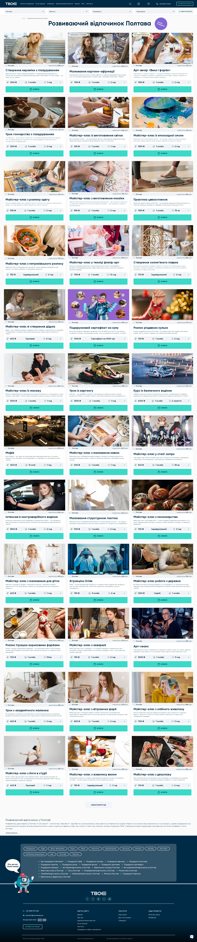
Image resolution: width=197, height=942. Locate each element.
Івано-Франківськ (57, 849)
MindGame (152, 918)
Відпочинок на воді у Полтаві (107, 868)
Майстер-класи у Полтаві (51, 871)
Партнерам (123, 915)
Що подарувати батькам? (51, 861)
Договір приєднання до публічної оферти (119, 938)
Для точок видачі (125, 918)
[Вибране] (149, 4)
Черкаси (75, 854)
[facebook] (87, 899)
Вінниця (138, 849)
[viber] (104, 899)
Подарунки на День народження (89, 929)
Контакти (89, 3)
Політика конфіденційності (85, 938)
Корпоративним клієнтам (64, 3)
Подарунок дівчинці (116, 861)
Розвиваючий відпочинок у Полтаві (99, 871)
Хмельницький (110, 849)
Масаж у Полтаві (111, 874)
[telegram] (98, 899)
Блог (83, 3)
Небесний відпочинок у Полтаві (86, 874)
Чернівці (150, 849)
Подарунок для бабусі (133, 865)
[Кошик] (140, 3)
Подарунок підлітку (49, 865)
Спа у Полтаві (73, 871)
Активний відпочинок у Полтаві (76, 868)
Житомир (163, 849)
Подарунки (30, 849)
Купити (36, 89)
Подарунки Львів (74, 861)
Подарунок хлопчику (138, 861)
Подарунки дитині (89, 865)
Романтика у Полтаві (128, 871)
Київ (51, 854)
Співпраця (50, 3)
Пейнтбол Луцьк (154, 915)
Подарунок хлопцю (94, 861)
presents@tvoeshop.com (34, 915)
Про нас (80, 918)
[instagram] (93, 899)
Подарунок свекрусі (49, 868)
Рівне (83, 849)
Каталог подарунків (27, 3)
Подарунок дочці (69, 865)
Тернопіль (95, 849)
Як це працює (40, 3)
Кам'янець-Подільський (35, 854)
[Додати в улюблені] (58, 38)
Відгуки (77, 3)
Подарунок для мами (110, 865)
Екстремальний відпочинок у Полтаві (139, 868)
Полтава (11, 65)
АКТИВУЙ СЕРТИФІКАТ (185, 3)
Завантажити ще (98, 805)
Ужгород (125, 849)
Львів (43, 849)
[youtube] (109, 899)
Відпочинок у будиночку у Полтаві (55, 877)
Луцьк (72, 849)
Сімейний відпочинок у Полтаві (54, 874)
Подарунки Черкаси (132, 874)
